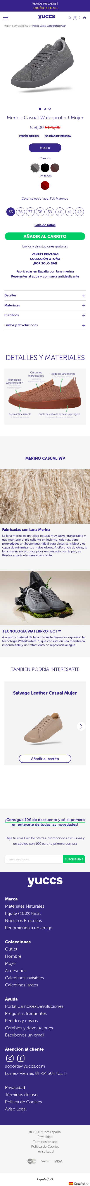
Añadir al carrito (45, 758)
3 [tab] (49, 109)
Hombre (13, 956)
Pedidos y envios (21, 1020)
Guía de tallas (45, 225)
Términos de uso (21, 1094)
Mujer (10, 963)
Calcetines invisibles (24, 977)
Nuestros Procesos (23, 920)
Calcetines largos (21, 984)
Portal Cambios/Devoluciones (34, 1006)
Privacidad (15, 1087)
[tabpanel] (45, 67)
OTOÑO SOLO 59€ (45, 8)
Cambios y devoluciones (29, 1027)
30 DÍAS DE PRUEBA (58, 136)
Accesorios (15, 970)
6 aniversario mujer (21, 25)
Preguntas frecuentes (26, 1013)
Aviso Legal (16, 1109)
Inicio (7, 25)
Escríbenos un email (24, 1035)
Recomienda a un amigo (28, 927)
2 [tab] (45, 109)
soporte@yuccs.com (25, 1066)
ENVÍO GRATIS (29, 136)
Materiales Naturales (24, 906)
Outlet (11, 949)
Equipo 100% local (23, 913)
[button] (79, 1183)
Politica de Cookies (23, 1101)
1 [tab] (40, 109)
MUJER (45, 148)
